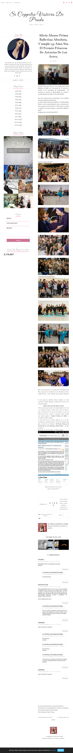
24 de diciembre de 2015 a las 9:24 (53, 646)
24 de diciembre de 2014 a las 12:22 (53, 608)
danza (65, 503)
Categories (16, 2)
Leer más (53, 750)
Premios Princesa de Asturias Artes (63, 507)
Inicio (53, 720)
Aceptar (60, 750)
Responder (65, 569)
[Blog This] (53, 505)
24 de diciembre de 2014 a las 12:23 (53, 574)
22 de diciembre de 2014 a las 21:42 (49, 586)
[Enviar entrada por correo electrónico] (53, 518)
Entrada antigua (63, 717)
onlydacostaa (43, 584)
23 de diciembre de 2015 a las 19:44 (49, 624)
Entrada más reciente (45, 717)
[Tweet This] (50, 503)
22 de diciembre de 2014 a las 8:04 (49, 561)
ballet (61, 503)
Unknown (41, 622)
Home (2, 2)
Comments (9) (43, 504)
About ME (9, 2)
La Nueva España (58, 430)
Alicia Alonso (56, 92)
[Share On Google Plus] (54, 503)
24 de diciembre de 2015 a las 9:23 (53, 636)
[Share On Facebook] (52, 503)
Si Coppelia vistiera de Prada (52, 572)
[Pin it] (57, 503)
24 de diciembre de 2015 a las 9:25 (53, 656)
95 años (65, 499)
